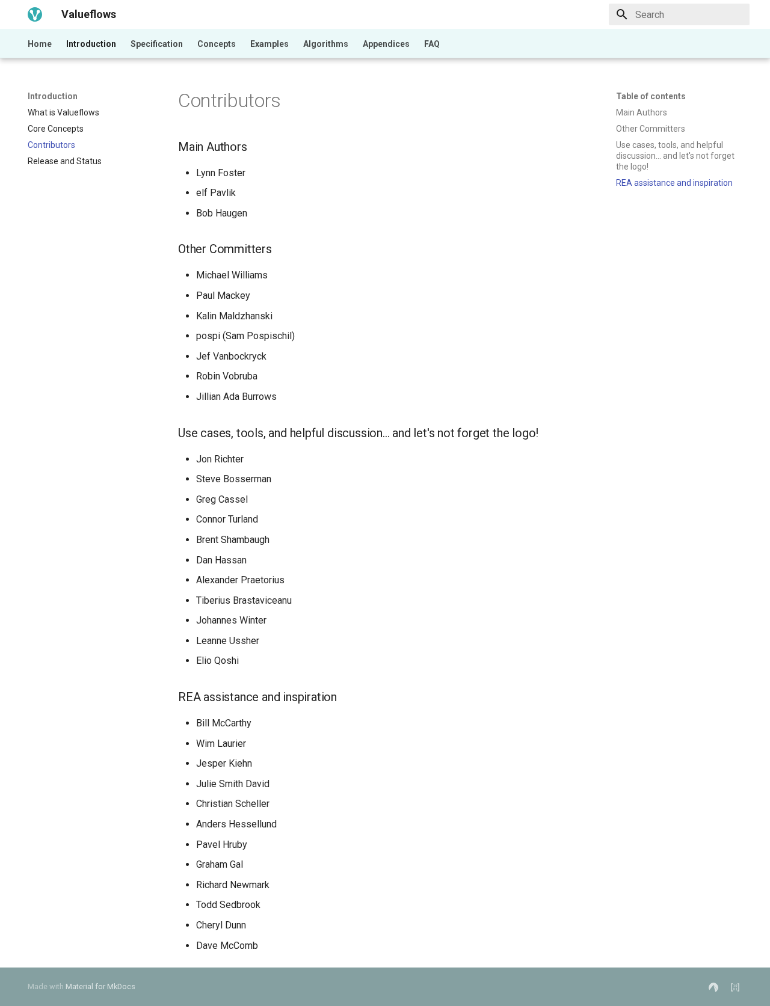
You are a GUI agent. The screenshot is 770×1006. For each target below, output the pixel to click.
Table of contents (651, 96)
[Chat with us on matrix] (735, 986)
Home (40, 44)
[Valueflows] (35, 14)
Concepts (216, 44)
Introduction (91, 44)
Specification (157, 44)
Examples (269, 44)
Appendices (386, 44)
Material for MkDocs (100, 986)
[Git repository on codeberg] (713, 986)
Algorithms (325, 44)
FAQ (432, 44)
